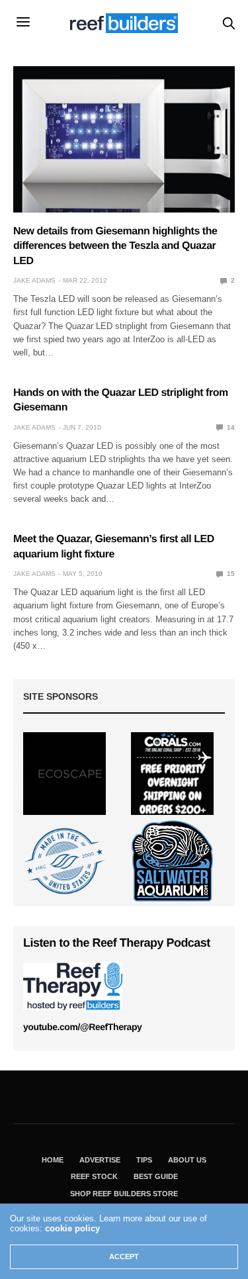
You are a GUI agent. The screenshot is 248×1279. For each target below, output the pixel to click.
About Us (187, 1160)
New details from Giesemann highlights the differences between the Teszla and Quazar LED (115, 246)
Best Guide (156, 1176)
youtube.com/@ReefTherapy (82, 1026)
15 (230, 573)
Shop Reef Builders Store (124, 1194)
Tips (144, 1160)
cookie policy (72, 1228)
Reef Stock (94, 1176)
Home (52, 1160)
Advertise (99, 1160)
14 (230, 427)
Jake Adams (34, 280)
